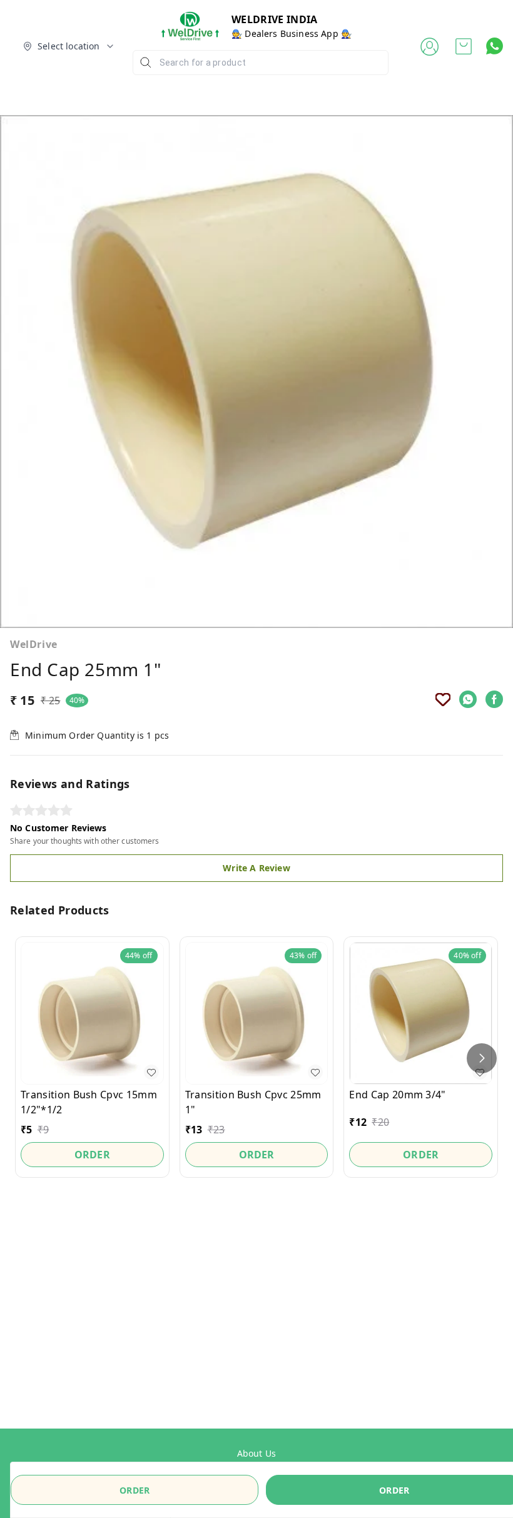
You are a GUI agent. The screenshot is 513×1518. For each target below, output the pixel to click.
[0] (464, 46)
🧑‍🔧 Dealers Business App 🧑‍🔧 (291, 33)
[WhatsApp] (468, 699)
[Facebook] (494, 699)
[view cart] (464, 46)
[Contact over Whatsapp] (494, 46)
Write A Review (256, 868)
